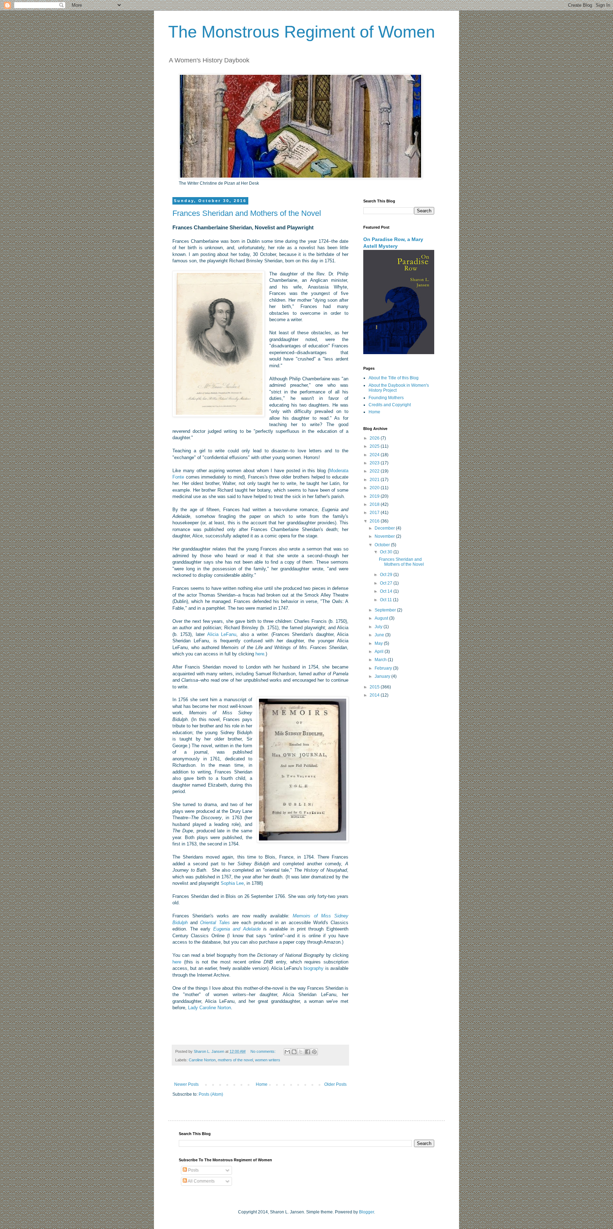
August (382, 618)
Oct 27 (386, 583)
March (381, 659)
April (380, 651)
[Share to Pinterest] (314, 1051)
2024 (375, 454)
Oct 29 (386, 574)
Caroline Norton (202, 1060)
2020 (375, 487)
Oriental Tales (216, 922)
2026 (375, 438)
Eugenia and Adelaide (236, 929)
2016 (375, 521)
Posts (193, 1170)
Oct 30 (386, 551)
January (383, 676)
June (380, 634)
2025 (375, 446)
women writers (267, 1060)
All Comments (201, 1181)
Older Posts (335, 1084)
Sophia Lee (232, 883)
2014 (375, 695)
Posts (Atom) (211, 1094)
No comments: (263, 1051)
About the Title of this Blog (394, 377)
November (385, 536)
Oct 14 (386, 591)
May (379, 643)
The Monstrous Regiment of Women (301, 31)
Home (261, 1084)
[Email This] (287, 1051)
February (384, 668)
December (385, 528)
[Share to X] (300, 1051)
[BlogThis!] (294, 1051)
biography (314, 968)
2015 (375, 687)
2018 (375, 504)
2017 (375, 512)
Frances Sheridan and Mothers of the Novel (246, 213)
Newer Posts (186, 1084)
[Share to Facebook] (307, 1051)
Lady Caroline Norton (209, 1007)
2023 (375, 462)
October (383, 544)
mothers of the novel (235, 1060)
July (379, 626)
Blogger (366, 1212)
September (386, 610)
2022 (375, 471)
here (259, 654)
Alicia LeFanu (221, 634)
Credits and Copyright (390, 404)
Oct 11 (386, 599)
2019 (375, 496)
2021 (375, 479)
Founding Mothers (386, 397)
